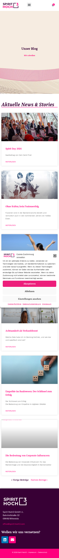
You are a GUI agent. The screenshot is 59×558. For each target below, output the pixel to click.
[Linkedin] (4, 539)
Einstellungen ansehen (29, 299)
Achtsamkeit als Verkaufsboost (21, 330)
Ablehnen (29, 291)
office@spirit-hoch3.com (14, 523)
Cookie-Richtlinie (14, 304)
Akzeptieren (29, 284)
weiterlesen (10, 162)
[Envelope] (12, 539)
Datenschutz (42, 552)
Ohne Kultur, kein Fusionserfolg (22, 206)
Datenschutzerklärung (32, 304)
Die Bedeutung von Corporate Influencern (27, 455)
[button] (55, 255)
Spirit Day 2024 (13, 148)
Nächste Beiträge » (39, 479)
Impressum (46, 304)
